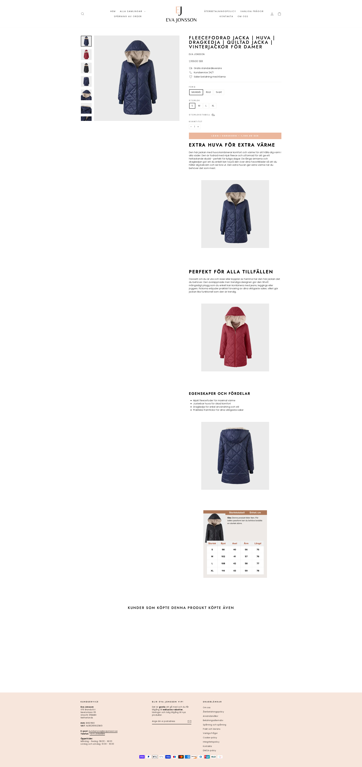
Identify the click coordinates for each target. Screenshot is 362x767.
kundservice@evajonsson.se (103, 731)
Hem (113, 11)
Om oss (243, 16)
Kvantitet (196, 121)
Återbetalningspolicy (220, 11)
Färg (192, 87)
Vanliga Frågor (252, 11)
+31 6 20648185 (97, 734)
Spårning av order (128, 16)
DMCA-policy (209, 750)
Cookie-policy (210, 737)
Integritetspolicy (211, 742)
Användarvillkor (210, 716)
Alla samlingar (131, 11)
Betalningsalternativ (213, 720)
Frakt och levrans (211, 729)
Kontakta (226, 16)
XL (213, 105)
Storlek (194, 100)
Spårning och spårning (214, 724)
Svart (219, 92)
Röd (208, 92)
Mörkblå (196, 92)
